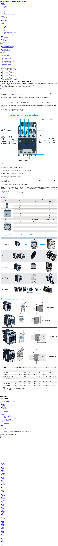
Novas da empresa (6, 423)
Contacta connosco (4, 20)
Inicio (3, 3)
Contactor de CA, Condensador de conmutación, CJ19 (7, 394)
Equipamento (5, 5)
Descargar (5, 38)
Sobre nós (3, 4)
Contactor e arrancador (7, 13)
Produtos (3, 8)
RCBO (5, 417)
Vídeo (4, 7)
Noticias (3, 19)
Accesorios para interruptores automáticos (9, 14)
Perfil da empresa (6, 411)
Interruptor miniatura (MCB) (6, 45)
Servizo (3, 16)
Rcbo (4, 9)
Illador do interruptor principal (8, 31)
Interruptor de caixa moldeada (8, 15)
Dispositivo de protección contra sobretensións (10, 12)
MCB (4, 10)
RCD (4, 11)
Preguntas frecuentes (6, 427)
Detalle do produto (2, 88)
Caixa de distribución (5, 48)
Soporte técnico (6, 17)
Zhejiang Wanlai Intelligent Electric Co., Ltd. (20, 1)
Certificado (5, 6)
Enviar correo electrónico (3, 436)
